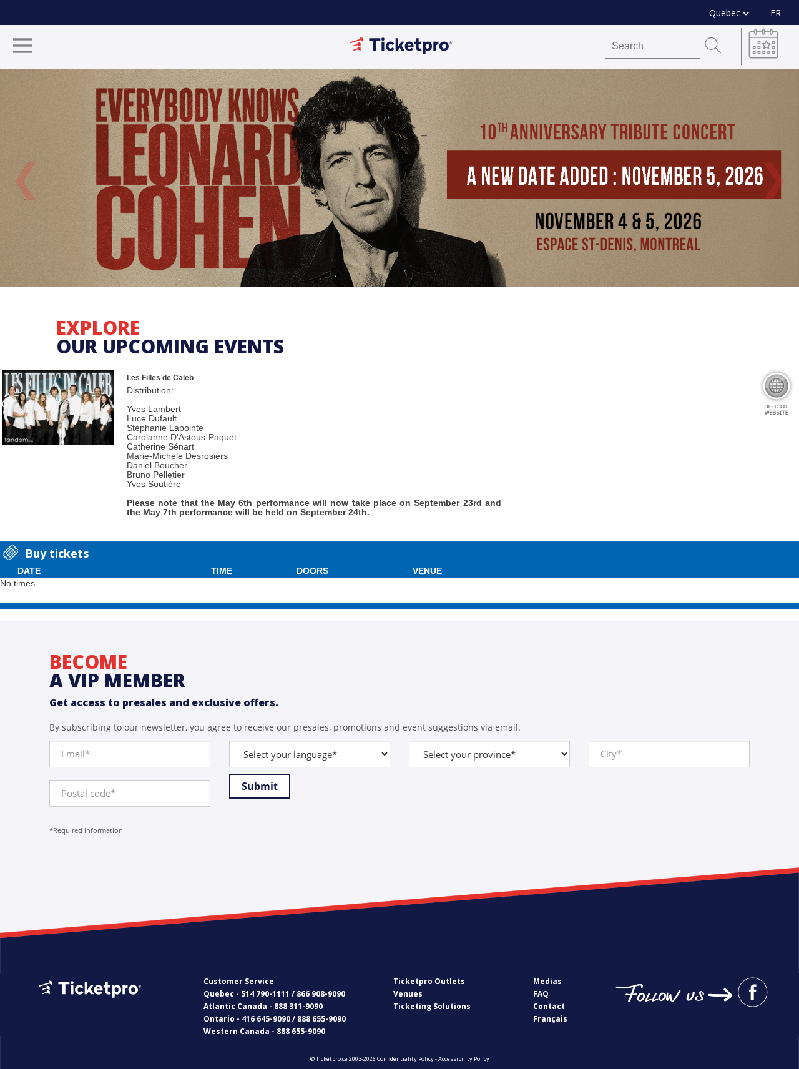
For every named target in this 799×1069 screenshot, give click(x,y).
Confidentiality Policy (405, 1059)
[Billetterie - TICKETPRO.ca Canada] (88, 1007)
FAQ (541, 993)
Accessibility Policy (463, 1059)
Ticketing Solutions (432, 1006)
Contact (549, 1006)
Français (550, 1018)
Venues (408, 993)
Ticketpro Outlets (429, 981)
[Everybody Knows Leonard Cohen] (399, 178)
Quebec (726, 13)
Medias (547, 981)
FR (775, 13)
